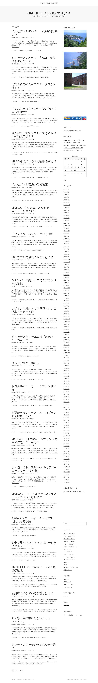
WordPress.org (68, 587)
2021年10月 (67, 324)
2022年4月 (66, 308)
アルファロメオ (27, 586)
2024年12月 (67, 226)
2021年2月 (66, 345)
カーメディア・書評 (69, 541)
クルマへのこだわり (69, 544)
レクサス (16, 301)
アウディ (55, 152)
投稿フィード (67, 582)
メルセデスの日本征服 (25, 363)
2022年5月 (66, 306)
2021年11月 (67, 321)
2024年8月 (66, 236)
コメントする (30, 37)
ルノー (22, 154)
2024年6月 (66, 241)
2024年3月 (66, 249)
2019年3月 (66, 397)
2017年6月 (66, 451)
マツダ (51, 299)
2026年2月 (66, 200)
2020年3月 (66, 373)
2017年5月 (66, 454)
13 (75, 167)
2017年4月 (66, 456)
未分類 (28, 77)
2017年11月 (67, 438)
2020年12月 (67, 350)
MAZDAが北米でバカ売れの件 (72, 143)
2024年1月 (66, 254)
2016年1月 (66, 482)
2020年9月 (66, 358)
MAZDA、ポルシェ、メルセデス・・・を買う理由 (30, 209)
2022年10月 (67, 293)
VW (51, 152)
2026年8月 (66, 189)
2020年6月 (66, 365)
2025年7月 (66, 215)
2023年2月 (66, 283)
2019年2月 (66, 399)
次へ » (21, 670)
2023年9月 (66, 264)
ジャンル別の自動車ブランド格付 (49, 3)
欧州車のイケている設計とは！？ (32, 593)
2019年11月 (67, 381)
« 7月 (65, 180)
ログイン (66, 579)
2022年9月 (66, 295)
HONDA (43, 328)
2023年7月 (66, 270)
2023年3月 (66, 280)
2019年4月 (66, 394)
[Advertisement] (76, 105)
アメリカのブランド (22, 152)
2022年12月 (67, 288)
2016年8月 (66, 477)
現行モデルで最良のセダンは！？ (32, 257)
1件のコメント (31, 260)
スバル (39, 299)
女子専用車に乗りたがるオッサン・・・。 (31, 619)
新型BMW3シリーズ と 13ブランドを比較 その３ (33, 414)
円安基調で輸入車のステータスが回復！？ (33, 85)
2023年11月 (67, 259)
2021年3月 (66, 342)
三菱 (41, 663)
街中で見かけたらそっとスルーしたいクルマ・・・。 (34, 544)
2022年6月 (66, 303)
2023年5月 (66, 275)
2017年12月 (67, 435)
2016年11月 (67, 469)
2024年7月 (66, 238)
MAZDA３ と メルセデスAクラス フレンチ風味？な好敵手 (35, 495)
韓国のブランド (68, 570)
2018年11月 (67, 407)
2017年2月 (66, 461)
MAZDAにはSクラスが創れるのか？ (34, 161)
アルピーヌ (20, 586)
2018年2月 (66, 430)
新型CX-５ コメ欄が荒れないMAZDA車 (75, 145)
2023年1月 (66, 285)
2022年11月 (67, 290)
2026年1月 (66, 202)
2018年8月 (66, 415)
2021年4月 (66, 340)
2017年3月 (66, 459)
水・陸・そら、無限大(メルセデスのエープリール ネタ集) (34, 468)
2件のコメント (30, 314)
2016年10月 (67, 472)
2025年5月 (66, 220)
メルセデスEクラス (44, 77)
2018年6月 (66, 420)
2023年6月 (66, 272)
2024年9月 (66, 233)
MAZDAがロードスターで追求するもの (74, 140)
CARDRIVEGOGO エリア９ (49, 12)
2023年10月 (67, 262)
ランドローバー (36, 663)
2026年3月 (66, 197)
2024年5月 (66, 244)
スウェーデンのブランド (23, 458)
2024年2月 (66, 251)
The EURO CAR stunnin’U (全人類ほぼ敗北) (33, 568)
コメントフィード (68, 584)
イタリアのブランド (22, 584)
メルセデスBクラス (40, 200)
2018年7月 (66, 417)
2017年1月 (66, 464)
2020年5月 (66, 368)
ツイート (66, 596)
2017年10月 (67, 441)
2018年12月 (67, 404)
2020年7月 (66, 363)
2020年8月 (66, 360)
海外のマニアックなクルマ (71, 567)
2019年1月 (66, 402)
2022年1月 (66, 316)
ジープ (13, 154)
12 (71, 167)
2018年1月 (66, 433)
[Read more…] (15, 47)
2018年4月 (66, 425)
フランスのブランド (42, 152)
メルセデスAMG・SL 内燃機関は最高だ (34, 32)
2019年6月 (66, 389)
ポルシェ (44, 227)
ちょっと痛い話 (21, 379)
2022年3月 (66, 311)
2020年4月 (66, 371)
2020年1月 (66, 378)
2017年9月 (66, 443)
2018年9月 (66, 412)
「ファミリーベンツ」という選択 (32, 234)
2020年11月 (67, 353)
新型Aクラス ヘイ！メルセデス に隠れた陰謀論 (33, 519)
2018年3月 (66, 428)
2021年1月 (66, 347)
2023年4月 (66, 277)
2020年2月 (66, 376)
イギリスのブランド (22, 609)
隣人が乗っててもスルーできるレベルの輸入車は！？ (34, 134)
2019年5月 (66, 391)
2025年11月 (67, 207)
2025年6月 (66, 218)
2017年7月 (66, 448)
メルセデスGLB (39, 250)
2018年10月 (67, 410)
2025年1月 (66, 223)
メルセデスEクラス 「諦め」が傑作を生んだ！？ (33, 59)
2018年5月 (66, 422)
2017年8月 (66, 446)
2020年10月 (67, 355)
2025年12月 (67, 205)
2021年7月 (66, 332)
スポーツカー (67, 549)
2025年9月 (66, 213)
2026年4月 (66, 194)
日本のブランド (30, 177)
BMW (31, 101)
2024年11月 (67, 228)
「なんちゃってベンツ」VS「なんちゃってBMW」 (34, 110)
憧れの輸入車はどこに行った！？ (73, 150)
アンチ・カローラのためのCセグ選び (33, 646)
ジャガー (44, 611)
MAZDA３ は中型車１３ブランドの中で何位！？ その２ (34, 440)
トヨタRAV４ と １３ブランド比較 (33, 387)
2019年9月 (66, 384)
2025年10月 (67, 210)
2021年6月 (66, 334)
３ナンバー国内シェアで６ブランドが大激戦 (33, 281)
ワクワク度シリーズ (31, 273)
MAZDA (40, 177)
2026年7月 (66, 192)
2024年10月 (67, 231)
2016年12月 (67, 467)
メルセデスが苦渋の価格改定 (29, 184)
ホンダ (47, 299)
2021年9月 (66, 327)
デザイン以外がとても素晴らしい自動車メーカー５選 (33, 309)
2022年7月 (66, 301)
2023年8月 (66, 267)
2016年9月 (66, 474)
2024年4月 (66, 246)
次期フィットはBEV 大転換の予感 (73, 148)
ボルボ (54, 458)
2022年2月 (66, 314)
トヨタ (43, 299)
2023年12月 (67, 257)
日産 (20, 301)
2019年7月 (66, 386)
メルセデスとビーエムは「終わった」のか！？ (32, 338)
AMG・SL (32, 50)
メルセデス (38, 50)
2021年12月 (67, 319)
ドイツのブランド (21, 50)
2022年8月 (66, 298)
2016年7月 (66, 479)
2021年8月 (66, 329)
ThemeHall (84, 679)
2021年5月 (66, 337)
